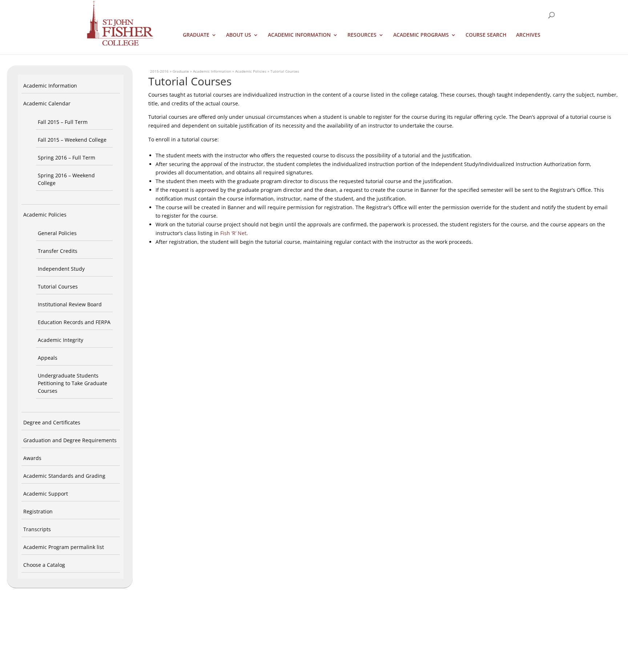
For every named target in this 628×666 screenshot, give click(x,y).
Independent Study (61, 268)
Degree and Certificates (51, 422)
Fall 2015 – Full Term (63, 121)
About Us (238, 35)
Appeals (47, 357)
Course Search (486, 35)
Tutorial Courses (58, 286)
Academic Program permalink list (63, 547)
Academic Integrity (60, 339)
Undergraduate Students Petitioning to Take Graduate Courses (72, 383)
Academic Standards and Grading (64, 475)
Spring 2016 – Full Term (66, 157)
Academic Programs (421, 35)
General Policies (57, 233)
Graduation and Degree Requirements (70, 440)
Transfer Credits (57, 250)
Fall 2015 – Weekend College (72, 139)
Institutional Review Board (70, 304)
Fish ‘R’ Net (233, 233)
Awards (32, 458)
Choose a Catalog (44, 564)
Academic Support (45, 493)
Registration (38, 511)
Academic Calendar (47, 103)
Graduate (196, 35)
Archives (528, 35)
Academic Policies (45, 214)
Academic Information (299, 35)
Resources (362, 35)
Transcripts (37, 529)
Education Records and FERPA (74, 322)
